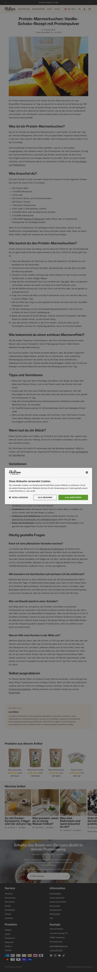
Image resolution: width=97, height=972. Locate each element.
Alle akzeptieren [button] (73, 497)
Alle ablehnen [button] (45, 497)
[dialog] (48, 486)
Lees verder (30, 491)
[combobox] (87, 472)
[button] (18, 497)
